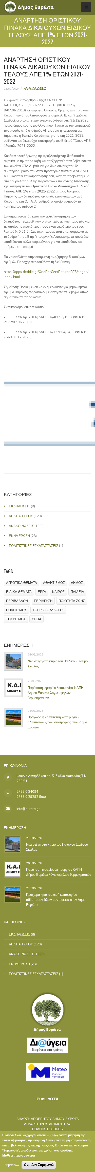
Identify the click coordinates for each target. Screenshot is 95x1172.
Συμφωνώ (11, 1165)
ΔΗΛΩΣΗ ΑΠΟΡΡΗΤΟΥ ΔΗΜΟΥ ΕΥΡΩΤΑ (47, 1119)
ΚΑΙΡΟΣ (58, 592)
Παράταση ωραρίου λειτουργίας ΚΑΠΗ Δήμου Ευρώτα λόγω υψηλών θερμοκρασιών (55, 693)
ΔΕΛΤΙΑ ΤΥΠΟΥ (21, 516)
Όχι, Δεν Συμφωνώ (39, 1165)
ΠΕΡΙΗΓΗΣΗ (43, 601)
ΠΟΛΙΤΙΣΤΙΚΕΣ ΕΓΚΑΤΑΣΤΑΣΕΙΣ (33, 546)
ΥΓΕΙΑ (36, 619)
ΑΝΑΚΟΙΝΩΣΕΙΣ (35, 88)
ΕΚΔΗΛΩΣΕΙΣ (19, 506)
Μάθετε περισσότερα (18, 1155)
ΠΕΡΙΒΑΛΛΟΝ (17, 601)
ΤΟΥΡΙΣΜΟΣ (16, 619)
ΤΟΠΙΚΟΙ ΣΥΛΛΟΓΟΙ (48, 610)
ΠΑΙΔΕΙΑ (77, 592)
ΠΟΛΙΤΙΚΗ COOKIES (47, 1129)
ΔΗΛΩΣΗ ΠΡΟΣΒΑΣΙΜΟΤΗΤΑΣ (47, 1124)
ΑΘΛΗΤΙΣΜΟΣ (54, 583)
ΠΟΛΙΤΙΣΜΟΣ (16, 610)
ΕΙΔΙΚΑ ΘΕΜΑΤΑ (19, 592)
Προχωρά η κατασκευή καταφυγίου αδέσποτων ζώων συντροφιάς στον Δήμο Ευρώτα (57, 722)
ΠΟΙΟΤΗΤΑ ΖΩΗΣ (72, 601)
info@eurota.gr (28, 809)
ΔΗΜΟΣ (77, 583)
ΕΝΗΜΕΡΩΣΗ (19, 536)
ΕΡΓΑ (42, 592)
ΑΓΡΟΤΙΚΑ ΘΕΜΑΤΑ (21, 583)
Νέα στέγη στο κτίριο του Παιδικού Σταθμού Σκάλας (58, 663)
